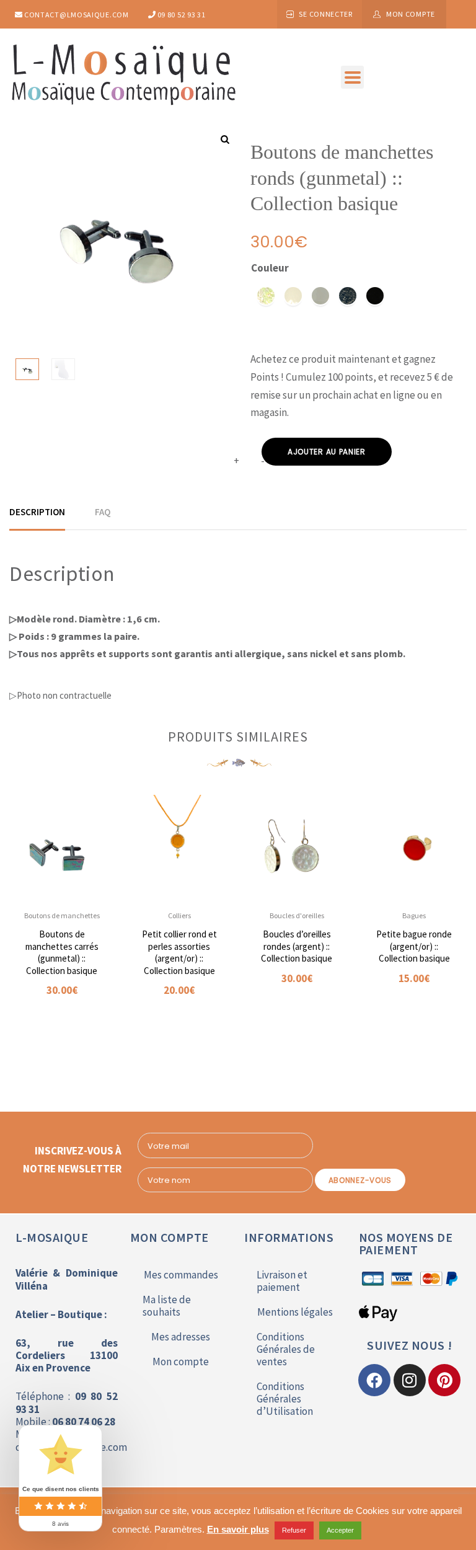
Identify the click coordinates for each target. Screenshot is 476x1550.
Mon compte (410, 14)
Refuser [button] (294, 1530)
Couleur (270, 268)
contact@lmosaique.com (75, 14)
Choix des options (56, 1028)
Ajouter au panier (327, 451)
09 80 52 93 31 (181, 14)
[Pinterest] (444, 1380)
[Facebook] (374, 1380)
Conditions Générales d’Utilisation (285, 1399)
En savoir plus (238, 1529)
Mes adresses (180, 1337)
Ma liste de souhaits (167, 1306)
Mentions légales (295, 1312)
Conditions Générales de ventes (286, 1349)
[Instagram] (410, 1380)
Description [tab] (37, 512)
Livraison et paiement (282, 1281)
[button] (352, 77)
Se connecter (325, 14)
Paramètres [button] (178, 1529)
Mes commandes (181, 1275)
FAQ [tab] (102, 512)
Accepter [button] (340, 1530)
